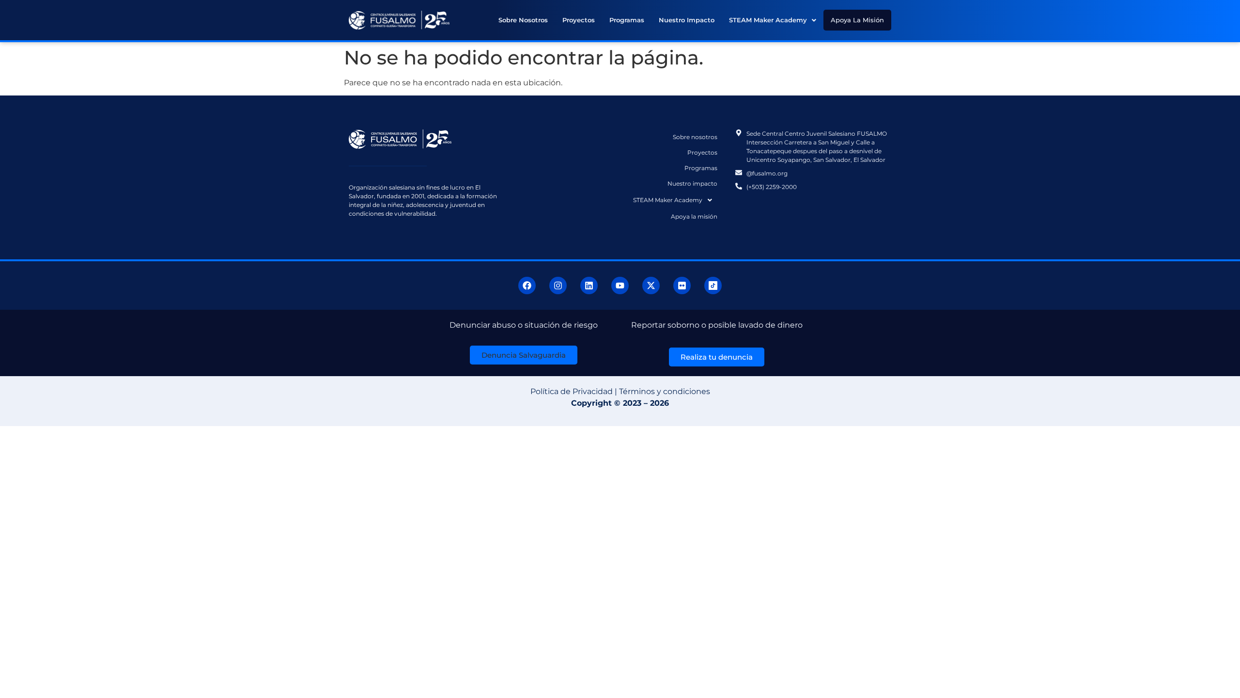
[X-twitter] (651, 285)
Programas (626, 20)
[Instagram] (558, 285)
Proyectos (578, 20)
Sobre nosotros (523, 20)
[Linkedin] (589, 285)
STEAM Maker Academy (768, 20)
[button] (772, 20)
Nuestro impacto (686, 20)
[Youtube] (620, 285)
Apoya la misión (857, 20)
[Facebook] (527, 285)
